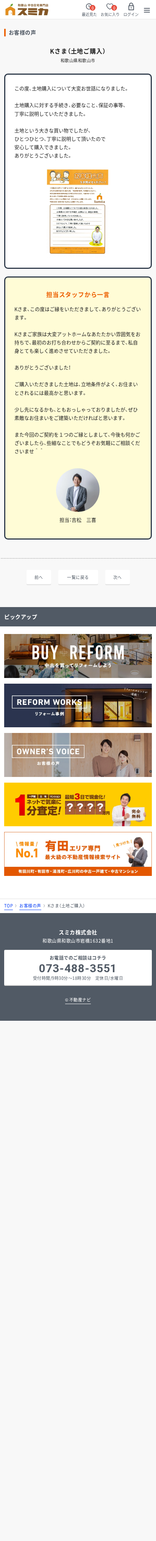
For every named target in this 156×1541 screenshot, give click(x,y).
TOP (8, 905)
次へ (117, 577)
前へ (38, 577)
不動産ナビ (78, 999)
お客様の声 (30, 905)
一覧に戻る (78, 577)
